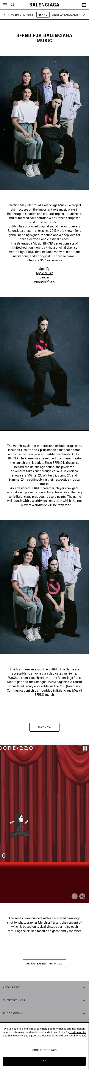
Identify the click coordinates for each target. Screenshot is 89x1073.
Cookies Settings (44, 1050)
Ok (44, 1061)
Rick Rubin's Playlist (19, 14)
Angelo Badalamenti (67, 14)
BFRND (43, 14)
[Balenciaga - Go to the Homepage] (44, 5)
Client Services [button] (14, 1000)
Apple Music (44, 273)
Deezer (44, 277)
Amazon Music (44, 281)
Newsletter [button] (12, 987)
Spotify (44, 268)
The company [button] (12, 1013)
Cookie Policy (77, 1035)
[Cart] (84, 5)
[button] (5, 15)
